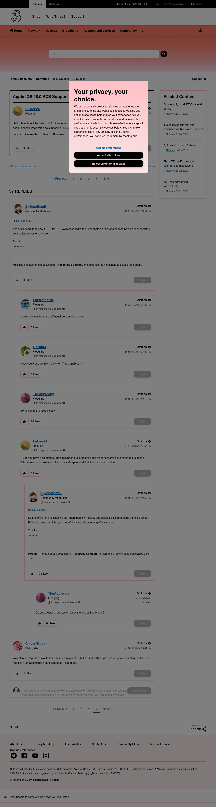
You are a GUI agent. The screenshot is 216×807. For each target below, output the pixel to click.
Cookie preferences (108, 148)
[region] (108, 127)
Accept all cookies (108, 155)
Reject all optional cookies (109, 163)
